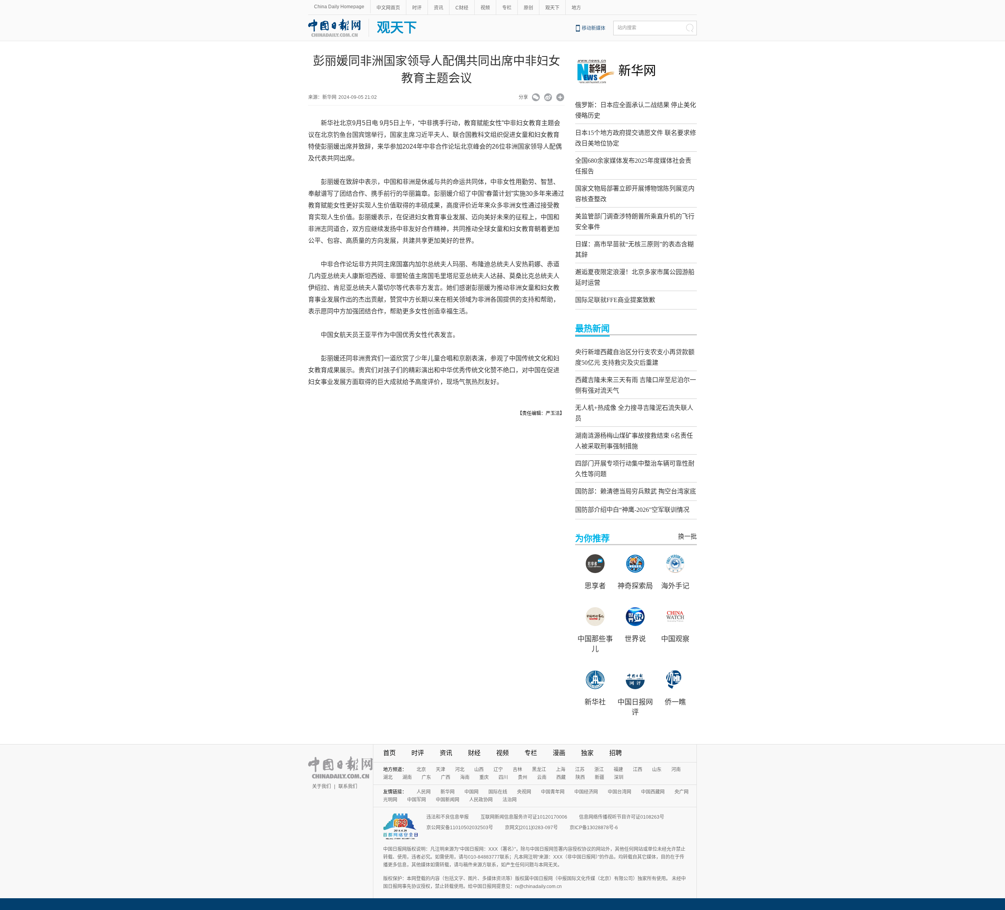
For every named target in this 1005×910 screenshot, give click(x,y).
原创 (528, 8)
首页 (389, 753)
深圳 (618, 777)
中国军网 (416, 800)
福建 (618, 769)
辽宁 (498, 769)
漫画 (559, 753)
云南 (541, 777)
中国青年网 (553, 792)
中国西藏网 (653, 792)
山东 (656, 769)
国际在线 (497, 792)
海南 (465, 777)
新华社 (595, 702)
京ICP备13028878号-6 (594, 827)
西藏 (561, 777)
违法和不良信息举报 (447, 817)
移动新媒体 (593, 28)
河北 (459, 769)
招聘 (615, 753)
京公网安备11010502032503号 (459, 827)
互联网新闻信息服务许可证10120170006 (524, 817)
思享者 (595, 586)
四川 (503, 777)
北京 (421, 769)
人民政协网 (481, 800)
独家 (587, 753)
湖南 (407, 777)
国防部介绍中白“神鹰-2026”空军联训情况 (632, 509)
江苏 (580, 769)
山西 (479, 769)
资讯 (438, 8)
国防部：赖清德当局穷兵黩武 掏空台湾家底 (635, 491)
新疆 (599, 777)
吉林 (517, 769)
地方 (576, 8)
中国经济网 (586, 792)
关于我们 (321, 786)
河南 (676, 769)
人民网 (424, 792)
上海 (560, 769)
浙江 (599, 769)
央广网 (681, 792)
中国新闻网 (447, 800)
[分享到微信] (536, 98)
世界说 (635, 639)
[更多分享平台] (560, 98)
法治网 (509, 800)
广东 (426, 777)
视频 (485, 8)
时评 (417, 8)
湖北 (388, 777)
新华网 (637, 71)
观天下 (552, 8)
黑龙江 (539, 769)
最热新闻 (592, 328)
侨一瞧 (675, 702)
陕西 (580, 777)
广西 (445, 777)
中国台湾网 (619, 792)
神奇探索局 (635, 586)
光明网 (390, 800)
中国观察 (675, 639)
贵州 (522, 777)
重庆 (484, 777)
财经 (474, 753)
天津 (440, 769)
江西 (637, 769)
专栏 (507, 8)
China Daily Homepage (339, 6)
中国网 (471, 792)
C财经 (461, 8)
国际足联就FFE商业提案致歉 (615, 300)
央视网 (524, 792)
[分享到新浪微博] (548, 98)
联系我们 (347, 786)
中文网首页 (388, 8)
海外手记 (675, 586)
